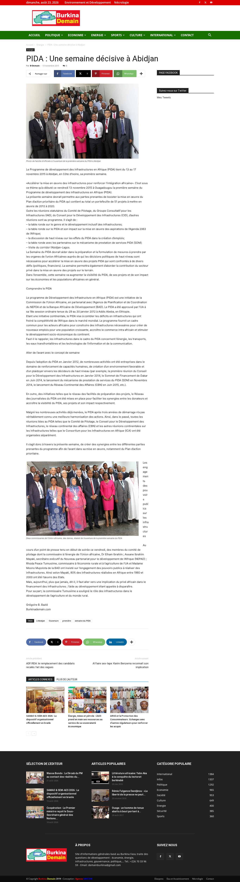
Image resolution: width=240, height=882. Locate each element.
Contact (187, 35)
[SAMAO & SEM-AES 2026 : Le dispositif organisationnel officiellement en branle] (45, 700)
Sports (116, 35)
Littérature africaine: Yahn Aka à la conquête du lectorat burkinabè (129, 777)
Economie (75, 35)
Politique (52, 35)
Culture (136, 35)
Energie (97, 35)
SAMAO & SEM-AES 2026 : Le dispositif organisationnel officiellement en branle (41, 719)
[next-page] (34, 733)
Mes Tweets (164, 97)
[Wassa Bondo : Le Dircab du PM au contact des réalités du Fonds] (35, 778)
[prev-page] (28, 733)
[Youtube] (211, 2)
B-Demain (35, 65)
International (161, 35)
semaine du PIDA (82, 620)
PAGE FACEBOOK (168, 72)
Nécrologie (121, 2)
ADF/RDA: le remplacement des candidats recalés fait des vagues (50, 665)
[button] (209, 35)
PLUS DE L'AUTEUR (67, 679)
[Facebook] (199, 2)
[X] (205, 2)
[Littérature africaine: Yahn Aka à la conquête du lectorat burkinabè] (100, 778)
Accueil (34, 35)
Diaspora (158, 878)
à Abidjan (40, 620)
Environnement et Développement (88, 2)
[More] (141, 73)
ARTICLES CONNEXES (40, 679)
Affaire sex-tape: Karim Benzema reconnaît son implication (120, 665)
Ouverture (54, 620)
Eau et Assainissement (178, 878)
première (66, 620)
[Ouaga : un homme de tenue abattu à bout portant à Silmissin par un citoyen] (100, 812)
